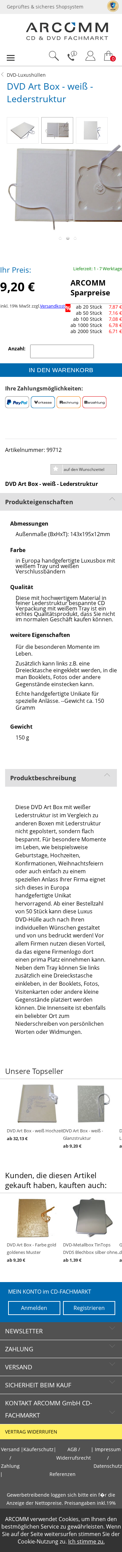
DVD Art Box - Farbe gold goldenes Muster (31, 1252)
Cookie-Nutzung (38, 1541)
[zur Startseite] (67, 38)
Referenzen (62, 1474)
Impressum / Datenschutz (108, 1457)
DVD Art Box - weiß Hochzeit (35, 1135)
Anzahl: (17, 349)
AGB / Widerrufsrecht (73, 1453)
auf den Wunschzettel (84, 469)
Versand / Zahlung (10, 1457)
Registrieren (89, 1308)
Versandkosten (55, 306)
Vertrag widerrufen (31, 1432)
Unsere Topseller (34, 1071)
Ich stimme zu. (86, 1541)
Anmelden (34, 1308)
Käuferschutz (38, 1449)
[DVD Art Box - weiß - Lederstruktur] (24, 129)
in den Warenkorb (61, 370)
